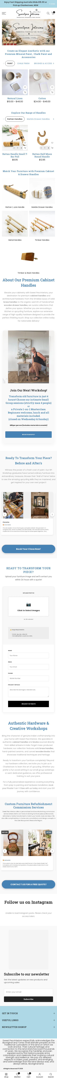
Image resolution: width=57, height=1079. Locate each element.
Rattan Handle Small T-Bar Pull (15, 155)
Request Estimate (29, 704)
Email (10, 662)
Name (10, 650)
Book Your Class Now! (28, 548)
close (52, 4)
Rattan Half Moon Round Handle (42, 155)
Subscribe (28, 999)
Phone (10, 673)
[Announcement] (25, 4)
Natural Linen (15, 98)
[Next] (53, 63)
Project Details (14, 685)
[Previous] (3, 63)
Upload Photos (28, 593)
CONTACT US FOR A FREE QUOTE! (29, 884)
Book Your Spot (28, 435)
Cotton (42, 98)
